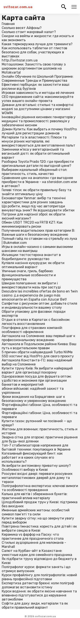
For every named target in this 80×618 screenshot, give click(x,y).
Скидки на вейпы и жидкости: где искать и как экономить (38, 38)
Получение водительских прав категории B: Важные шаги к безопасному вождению (38, 232)
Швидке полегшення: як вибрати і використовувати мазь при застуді (31, 285)
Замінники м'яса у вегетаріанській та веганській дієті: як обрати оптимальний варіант (36, 153)
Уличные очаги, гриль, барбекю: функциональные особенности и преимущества (29, 275)
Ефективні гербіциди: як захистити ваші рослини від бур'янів (35, 87)
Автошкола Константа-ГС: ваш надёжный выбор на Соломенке (37, 362)
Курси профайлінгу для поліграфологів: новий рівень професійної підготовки (39, 577)
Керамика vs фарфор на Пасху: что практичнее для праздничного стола (33, 536)
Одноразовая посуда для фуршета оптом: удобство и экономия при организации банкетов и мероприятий (36, 380)
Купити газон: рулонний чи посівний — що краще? (37, 423)
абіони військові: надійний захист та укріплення (33, 391)
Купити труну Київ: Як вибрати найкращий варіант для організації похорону (37, 370)
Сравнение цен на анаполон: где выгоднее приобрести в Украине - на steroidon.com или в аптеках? (39, 182)
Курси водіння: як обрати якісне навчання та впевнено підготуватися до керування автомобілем (39, 595)
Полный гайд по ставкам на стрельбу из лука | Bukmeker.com (39, 241)
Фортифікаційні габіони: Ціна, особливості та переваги (39, 407)
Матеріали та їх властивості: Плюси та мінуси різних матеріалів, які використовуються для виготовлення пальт (38, 141)
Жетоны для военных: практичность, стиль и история (39, 431)
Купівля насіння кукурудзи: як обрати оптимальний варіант (33, 265)
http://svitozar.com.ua (20, 60)
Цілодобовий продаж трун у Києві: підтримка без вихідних (39, 504)
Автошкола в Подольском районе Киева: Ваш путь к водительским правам (39, 346)
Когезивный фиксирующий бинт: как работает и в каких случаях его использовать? (32, 457)
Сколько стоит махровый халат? (29, 32)
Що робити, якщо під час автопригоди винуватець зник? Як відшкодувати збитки (38, 208)
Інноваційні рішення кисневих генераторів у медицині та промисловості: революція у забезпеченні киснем (39, 121)
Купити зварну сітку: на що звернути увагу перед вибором (38, 520)
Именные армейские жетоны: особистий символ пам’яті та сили (36, 512)
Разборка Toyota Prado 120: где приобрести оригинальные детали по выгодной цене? (38, 164)
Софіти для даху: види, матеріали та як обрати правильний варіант (35, 605)
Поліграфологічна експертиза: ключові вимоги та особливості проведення (40, 488)
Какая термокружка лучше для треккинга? (37, 44)
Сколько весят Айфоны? (22, 28)
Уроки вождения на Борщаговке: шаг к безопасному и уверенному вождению (34, 399)
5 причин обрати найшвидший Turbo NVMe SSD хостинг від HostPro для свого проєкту (38, 354)
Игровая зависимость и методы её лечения (38, 93)
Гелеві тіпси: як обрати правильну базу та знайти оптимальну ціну (36, 192)
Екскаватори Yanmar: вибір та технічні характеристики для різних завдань (34, 200)
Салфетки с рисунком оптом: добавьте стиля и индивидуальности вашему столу (39, 305)
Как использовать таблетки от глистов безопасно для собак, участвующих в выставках (34, 52)
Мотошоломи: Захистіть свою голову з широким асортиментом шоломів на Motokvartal (34, 68)
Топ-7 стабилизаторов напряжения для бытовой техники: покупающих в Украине (36, 447)
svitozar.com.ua (17, 7)
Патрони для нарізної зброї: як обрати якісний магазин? (33, 216)
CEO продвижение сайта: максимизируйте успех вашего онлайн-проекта (37, 99)
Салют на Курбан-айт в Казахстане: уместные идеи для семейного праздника (37, 553)
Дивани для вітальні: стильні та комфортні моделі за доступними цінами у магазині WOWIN (37, 109)
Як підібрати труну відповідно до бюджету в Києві (39, 561)
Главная (8, 24)
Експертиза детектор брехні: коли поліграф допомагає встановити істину (38, 585)
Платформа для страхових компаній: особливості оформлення (32, 330)
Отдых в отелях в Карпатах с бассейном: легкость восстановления (36, 322)
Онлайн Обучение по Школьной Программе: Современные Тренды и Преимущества (37, 78)
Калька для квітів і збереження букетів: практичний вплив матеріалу (34, 496)
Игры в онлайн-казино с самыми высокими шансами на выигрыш (37, 249)
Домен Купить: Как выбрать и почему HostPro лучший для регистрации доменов (39, 131)
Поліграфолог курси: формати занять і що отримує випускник (36, 569)
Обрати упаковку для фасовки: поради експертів (33, 314)
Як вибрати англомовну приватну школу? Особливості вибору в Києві (36, 468)
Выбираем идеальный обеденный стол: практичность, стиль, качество (34, 172)
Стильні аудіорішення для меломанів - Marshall (34, 545)
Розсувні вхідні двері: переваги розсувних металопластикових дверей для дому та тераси (37, 478)
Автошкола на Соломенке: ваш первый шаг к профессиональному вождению (38, 338)
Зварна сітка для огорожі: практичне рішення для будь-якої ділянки (40, 439)
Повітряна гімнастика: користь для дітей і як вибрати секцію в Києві (39, 528)
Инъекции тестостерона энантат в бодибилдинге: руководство (31, 257)
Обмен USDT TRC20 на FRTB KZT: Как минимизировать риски (32, 224)
